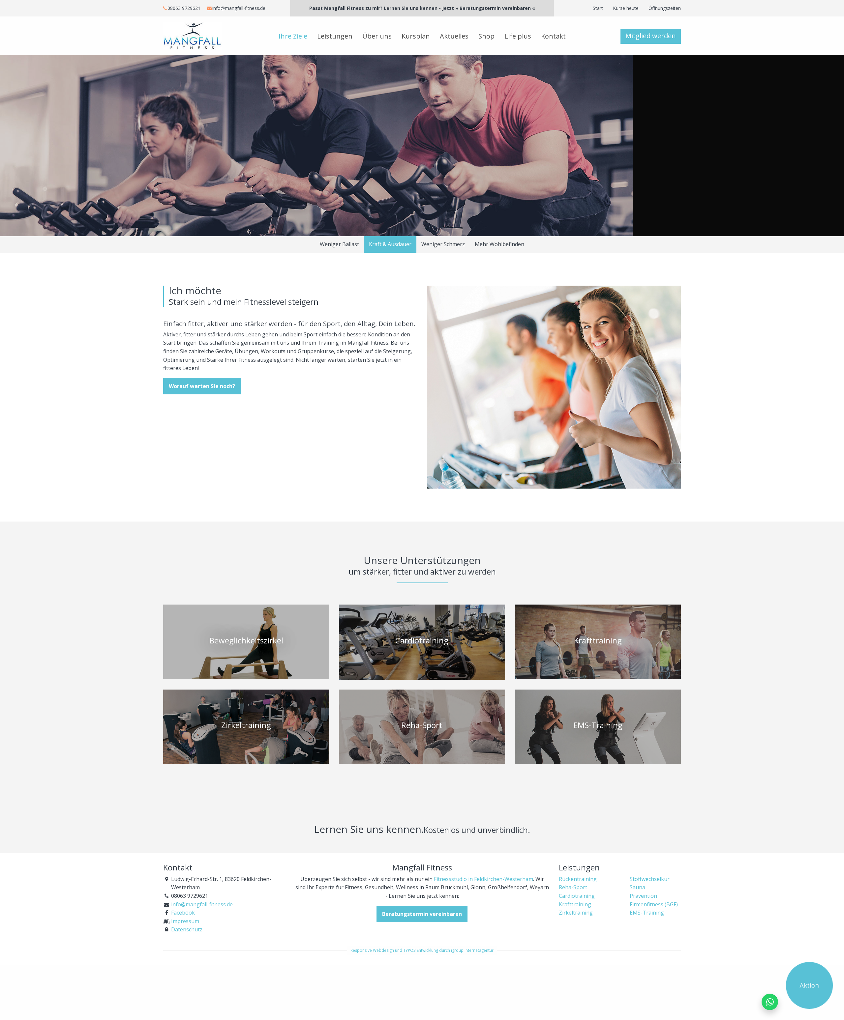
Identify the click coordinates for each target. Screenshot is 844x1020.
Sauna (637, 887)
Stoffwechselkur (650, 879)
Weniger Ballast (339, 244)
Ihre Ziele (293, 36)
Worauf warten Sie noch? (202, 386)
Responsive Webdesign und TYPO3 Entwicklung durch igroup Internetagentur (422, 950)
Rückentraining (578, 879)
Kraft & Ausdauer (390, 244)
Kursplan (416, 36)
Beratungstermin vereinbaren (422, 914)
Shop (486, 36)
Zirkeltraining (576, 912)
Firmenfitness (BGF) (654, 904)
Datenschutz (186, 929)
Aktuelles (454, 36)
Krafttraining (575, 904)
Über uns (377, 36)
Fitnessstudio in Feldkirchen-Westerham (483, 879)
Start (598, 8)
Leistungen (334, 36)
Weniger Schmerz (443, 244)
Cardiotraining (577, 895)
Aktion (809, 985)
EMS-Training (647, 912)
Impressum (185, 921)
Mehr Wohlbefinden (499, 244)
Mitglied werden (650, 35)
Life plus (517, 36)
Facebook (183, 912)
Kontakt (553, 36)
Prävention (643, 895)
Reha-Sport (573, 887)
